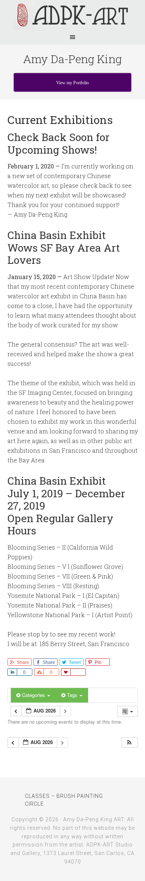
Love (65, 672)
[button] (129, 743)
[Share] (12, 672)
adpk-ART (72, 15)
